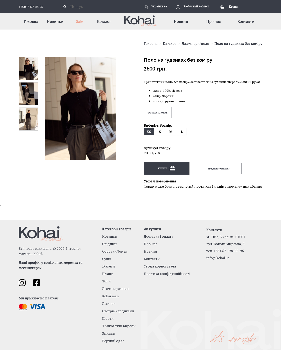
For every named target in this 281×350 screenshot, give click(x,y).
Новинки (55, 21)
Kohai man (110, 296)
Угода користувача (160, 266)
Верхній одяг (113, 340)
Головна (31, 21)
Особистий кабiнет (195, 6)
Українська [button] (159, 6)
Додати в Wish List (219, 168)
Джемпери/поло (195, 43)
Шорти (107, 318)
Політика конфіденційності (167, 273)
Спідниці (109, 243)
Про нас (213, 21)
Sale (79, 21)
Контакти (246, 21)
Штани (107, 273)
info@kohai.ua (217, 257)
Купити (163, 168)
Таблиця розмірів (158, 112)
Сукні (106, 258)
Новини (181, 21)
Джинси (108, 303)
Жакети (108, 266)
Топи (106, 281)
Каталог (104, 21)
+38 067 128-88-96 (31, 7)
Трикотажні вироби (118, 325)
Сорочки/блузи (114, 251)
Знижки (108, 333)
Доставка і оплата (158, 236)
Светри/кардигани (118, 311)
